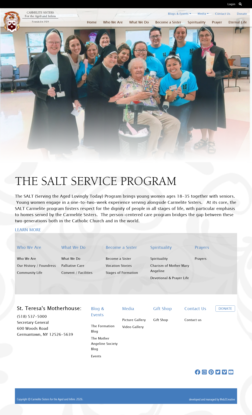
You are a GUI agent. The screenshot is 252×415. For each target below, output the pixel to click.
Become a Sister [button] (168, 22)
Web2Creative (227, 399)
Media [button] (202, 13)
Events (96, 356)
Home (92, 22)
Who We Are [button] (113, 22)
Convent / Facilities (77, 272)
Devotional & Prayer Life (169, 278)
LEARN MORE (28, 229)
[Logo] (11, 22)
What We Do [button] (139, 22)
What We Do (70, 258)
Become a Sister (118, 258)
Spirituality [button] (196, 22)
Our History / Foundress (36, 265)
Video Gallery (133, 327)
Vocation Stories (119, 265)
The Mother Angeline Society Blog (104, 343)
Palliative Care (72, 265)
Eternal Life (238, 22)
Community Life (29, 272)
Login (231, 4)
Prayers (201, 258)
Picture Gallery (134, 320)
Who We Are (26, 258)
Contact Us (222, 13)
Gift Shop (160, 320)
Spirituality (159, 258)
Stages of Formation (122, 272)
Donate (242, 13)
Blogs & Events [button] (178, 13)
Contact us (193, 320)
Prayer (217, 22)
